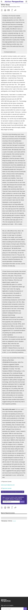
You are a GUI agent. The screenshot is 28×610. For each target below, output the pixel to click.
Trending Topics (6, 521)
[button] (1, 10)
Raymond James (12, 6)
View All (14, 521)
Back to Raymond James (8, 513)
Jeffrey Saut (4, 6)
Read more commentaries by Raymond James (12, 492)
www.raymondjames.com (8, 485)
